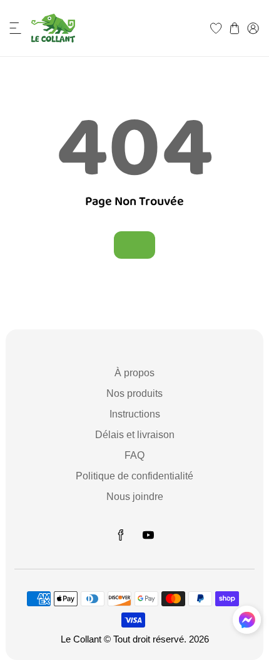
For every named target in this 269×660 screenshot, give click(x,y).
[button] (15, 28)
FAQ (134, 455)
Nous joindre (134, 496)
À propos (134, 373)
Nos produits (134, 393)
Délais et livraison (135, 434)
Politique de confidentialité (134, 476)
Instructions (134, 414)
